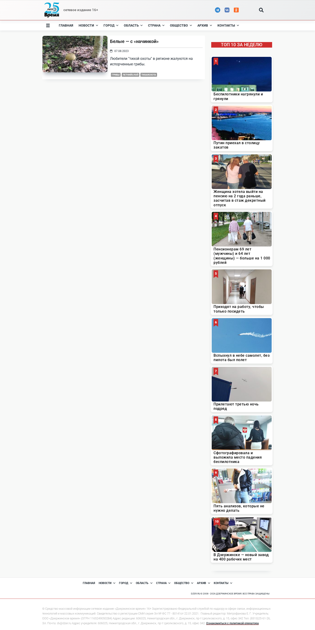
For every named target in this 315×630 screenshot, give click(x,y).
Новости (86, 25)
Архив (202, 25)
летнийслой (130, 74)
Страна (154, 25)
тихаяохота (148, 74)
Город (109, 25)
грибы (116, 74)
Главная (66, 25)
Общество (179, 25)
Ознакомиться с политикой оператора (232, 623)
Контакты (226, 25)
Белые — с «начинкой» (134, 41)
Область (131, 25)
